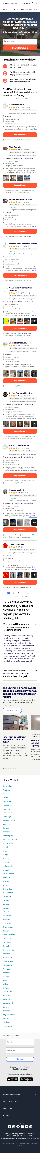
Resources (7, 1108)
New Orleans (8, 874)
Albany (6, 912)
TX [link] (10, 9)
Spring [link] (16, 9)
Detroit (6, 885)
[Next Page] (36, 593)
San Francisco (9, 820)
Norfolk (6, 1007)
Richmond (7, 1011)
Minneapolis (8, 893)
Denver (6, 828)
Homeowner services (12, 1095)
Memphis (6, 973)
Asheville (6, 919)
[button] (6, 178)
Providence (8, 969)
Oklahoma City (9, 950)
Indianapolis (8, 866)
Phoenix (6, 790)
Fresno (6, 797)
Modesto (6, 809)
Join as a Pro (25, 3)
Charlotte (7, 923)
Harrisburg (7, 957)
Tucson (6, 794)
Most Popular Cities (10, 1036)
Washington (8, 836)
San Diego (7, 817)
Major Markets (11, 780)
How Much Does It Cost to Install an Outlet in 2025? (14, 739)
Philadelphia (8, 961)
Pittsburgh (7, 965)
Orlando (6, 851)
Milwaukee (7, 1026)
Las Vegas (7, 908)
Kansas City (8, 900)
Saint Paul (7, 897)
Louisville (6, 870)
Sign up (20, 1059)
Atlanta (6, 858)
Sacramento (8, 813)
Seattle (6, 1018)
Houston (6, 996)
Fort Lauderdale (10, 839)
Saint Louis (7, 904)
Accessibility (31, 1134)
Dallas (5, 984)
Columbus (7, 946)
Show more (33, 130)
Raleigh (6, 931)
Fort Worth (7, 992)
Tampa (5, 855)
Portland (6, 954)
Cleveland (7, 942)
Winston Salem (9, 935)
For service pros (10, 1101)
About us (6, 1115)
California (14, 1134)
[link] (20, 108)
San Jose (6, 824)
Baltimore (7, 877)
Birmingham (8, 786)
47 (31, 593)
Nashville (6, 976)
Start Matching (20, 48)
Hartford (6, 832)
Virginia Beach (9, 1015)
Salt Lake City (8, 1003)
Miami (5, 847)
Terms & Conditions (32, 1138)
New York (7, 916)
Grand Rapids (8, 889)
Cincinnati (7, 938)
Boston (6, 881)
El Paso (6, 988)
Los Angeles (8, 805)
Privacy (7, 1134)
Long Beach (8, 801)
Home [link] (5, 9)
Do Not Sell (21, 1134)
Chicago (6, 862)
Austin (5, 980)
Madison (6, 1022)
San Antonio (8, 999)
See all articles (12, 710)
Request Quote (20, 135)
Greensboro (8, 927)
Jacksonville (8, 843)
